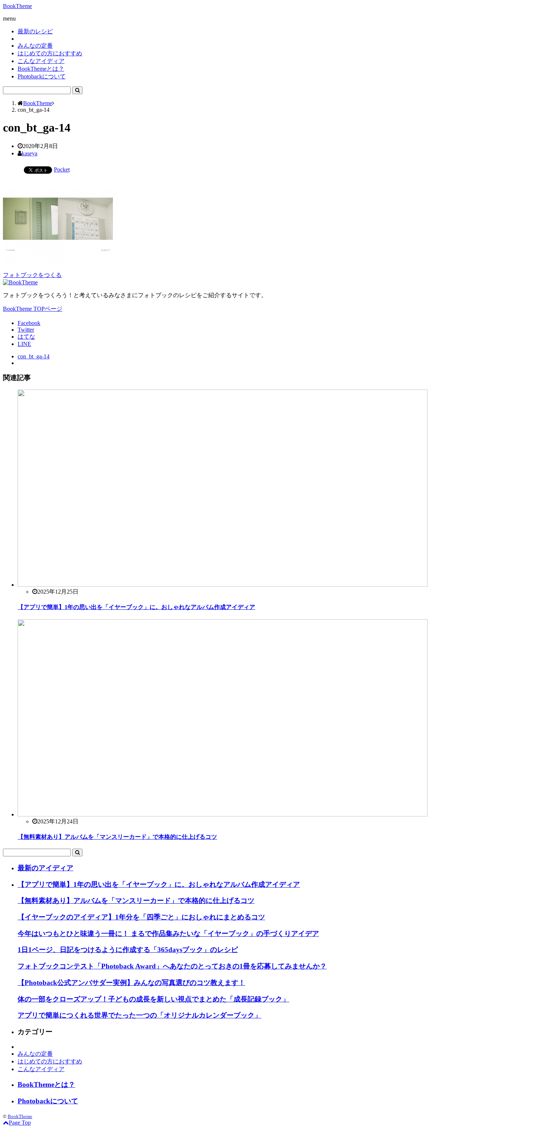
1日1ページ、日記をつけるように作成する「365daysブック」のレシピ (128, 949)
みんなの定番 (35, 46)
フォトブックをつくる (32, 275)
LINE (24, 344)
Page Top (20, 1122)
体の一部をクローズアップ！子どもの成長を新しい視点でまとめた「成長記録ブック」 (153, 999)
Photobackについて (42, 76)
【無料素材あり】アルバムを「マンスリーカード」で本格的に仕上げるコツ (117, 837)
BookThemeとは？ (41, 69)
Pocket (62, 169)
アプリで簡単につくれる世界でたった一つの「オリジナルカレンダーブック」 (139, 1015)
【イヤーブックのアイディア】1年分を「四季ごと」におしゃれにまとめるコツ (141, 917)
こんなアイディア (41, 61)
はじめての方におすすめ (50, 53)
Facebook (29, 323)
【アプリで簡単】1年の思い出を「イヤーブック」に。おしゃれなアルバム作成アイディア (136, 607)
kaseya (29, 153)
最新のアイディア (45, 868)
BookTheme (17, 6)
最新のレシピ (35, 31)
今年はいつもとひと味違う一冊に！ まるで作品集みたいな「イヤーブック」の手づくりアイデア (168, 933)
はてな (26, 336)
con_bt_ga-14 (34, 356)
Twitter (26, 329)
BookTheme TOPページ (32, 309)
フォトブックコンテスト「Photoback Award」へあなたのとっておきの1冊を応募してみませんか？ (172, 966)
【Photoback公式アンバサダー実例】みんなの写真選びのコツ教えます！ (131, 982)
